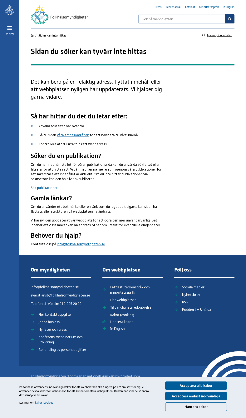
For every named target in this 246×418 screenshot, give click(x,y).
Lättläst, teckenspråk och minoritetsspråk (130, 290)
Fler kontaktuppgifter (55, 314)
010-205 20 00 (70, 303)
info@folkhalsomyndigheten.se (81, 244)
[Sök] (229, 18)
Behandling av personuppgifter (62, 349)
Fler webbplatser (123, 299)
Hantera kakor (196, 406)
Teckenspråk (173, 7)
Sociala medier (193, 287)
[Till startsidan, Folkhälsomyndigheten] (10, 10)
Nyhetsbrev (191, 294)
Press (158, 7)
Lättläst (190, 7)
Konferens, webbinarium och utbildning (60, 339)
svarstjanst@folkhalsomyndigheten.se (60, 295)
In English (228, 7)
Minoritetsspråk (209, 7)
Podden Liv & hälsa (196, 309)
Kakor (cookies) (122, 314)
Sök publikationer (44, 187)
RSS (185, 302)
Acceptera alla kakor (196, 385)
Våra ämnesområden (73, 135)
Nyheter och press (52, 329)
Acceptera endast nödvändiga (196, 396)
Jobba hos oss (49, 322)
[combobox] (186, 18)
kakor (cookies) (44, 402)
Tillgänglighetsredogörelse (130, 307)
